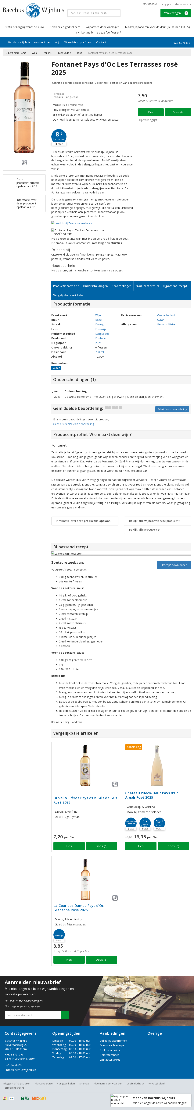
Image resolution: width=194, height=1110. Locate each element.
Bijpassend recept (175, 286)
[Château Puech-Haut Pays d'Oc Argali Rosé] (157, 765)
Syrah (160, 320)
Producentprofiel (147, 286)
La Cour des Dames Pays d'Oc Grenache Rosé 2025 (78, 907)
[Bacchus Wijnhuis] (33, 10)
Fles (150, 112)
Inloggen (166, 4)
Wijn (57, 42)
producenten (144, 529)
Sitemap (84, 1083)
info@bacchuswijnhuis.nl (21, 1070)
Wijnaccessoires (110, 1059)
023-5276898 (149, 4)
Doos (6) (178, 112)
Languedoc (64, 53)
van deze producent (154, 521)
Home (23, 53)
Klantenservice (183, 4)
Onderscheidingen (95, 286)
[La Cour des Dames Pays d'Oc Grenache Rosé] (85, 879)
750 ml (99, 352)
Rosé (79, 53)
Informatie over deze (83, 521)
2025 (98, 343)
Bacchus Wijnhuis (19, 42)
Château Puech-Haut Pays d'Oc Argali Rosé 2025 (151, 795)
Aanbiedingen (42, 42)
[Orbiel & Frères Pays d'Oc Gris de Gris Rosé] (85, 765)
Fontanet (101, 338)
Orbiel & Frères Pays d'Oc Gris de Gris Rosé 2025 (85, 800)
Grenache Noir (166, 315)
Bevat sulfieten (166, 324)
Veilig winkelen (66, 1083)
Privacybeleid (157, 1083)
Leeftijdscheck (135, 1083)
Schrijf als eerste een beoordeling (72, 82)
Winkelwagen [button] (175, 13)
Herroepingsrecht (13, 1087)
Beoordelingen (121, 286)
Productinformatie (66, 286)
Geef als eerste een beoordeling (73, 424)
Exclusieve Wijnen (111, 1050)
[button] (58, 136)
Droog (99, 324)
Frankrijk (47, 53)
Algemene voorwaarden (108, 1083)
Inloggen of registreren (16, 1083)
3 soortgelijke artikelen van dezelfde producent (123, 82)
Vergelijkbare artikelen (68, 295)
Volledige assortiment (114, 1040)
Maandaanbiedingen (113, 1045)
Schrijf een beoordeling (172, 409)
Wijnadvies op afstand (78, 42)
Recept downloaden (173, 565)
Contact (101, 42)
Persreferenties (109, 1055)
